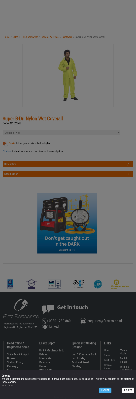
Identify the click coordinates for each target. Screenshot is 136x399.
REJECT (128, 390)
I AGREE (105, 390)
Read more (7, 385)
